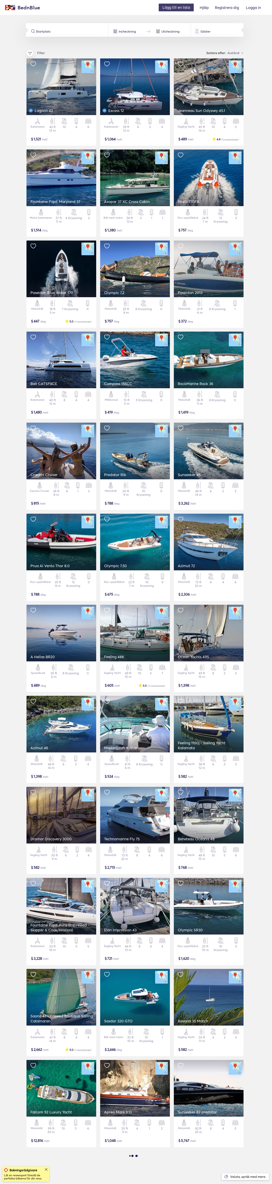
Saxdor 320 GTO (118, 1021)
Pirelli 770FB (188, 201)
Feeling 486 (114, 656)
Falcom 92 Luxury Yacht (51, 1112)
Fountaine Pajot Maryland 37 (55, 201)
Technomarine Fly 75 (122, 839)
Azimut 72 (186, 565)
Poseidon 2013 (190, 292)
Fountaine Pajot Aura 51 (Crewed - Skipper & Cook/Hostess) (59, 927)
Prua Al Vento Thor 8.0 (50, 565)
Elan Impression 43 (120, 930)
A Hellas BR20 (42, 656)
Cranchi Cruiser (44, 474)
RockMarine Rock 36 (195, 383)
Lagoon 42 (44, 110)
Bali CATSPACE (43, 383)
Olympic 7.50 (115, 565)
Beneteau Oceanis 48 (196, 839)
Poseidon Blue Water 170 (51, 292)
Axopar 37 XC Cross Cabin (127, 201)
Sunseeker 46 (189, 474)
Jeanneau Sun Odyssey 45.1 (201, 110)
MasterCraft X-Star (120, 747)
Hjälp (204, 7)
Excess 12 (116, 110)
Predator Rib (115, 474)
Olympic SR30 (190, 930)
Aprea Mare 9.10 (118, 1112)
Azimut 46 (39, 747)
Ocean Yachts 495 (193, 656)
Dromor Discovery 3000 (51, 839)
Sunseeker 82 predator (197, 1112)
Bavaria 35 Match (193, 1021)
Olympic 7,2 (114, 292)
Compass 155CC (118, 383)
